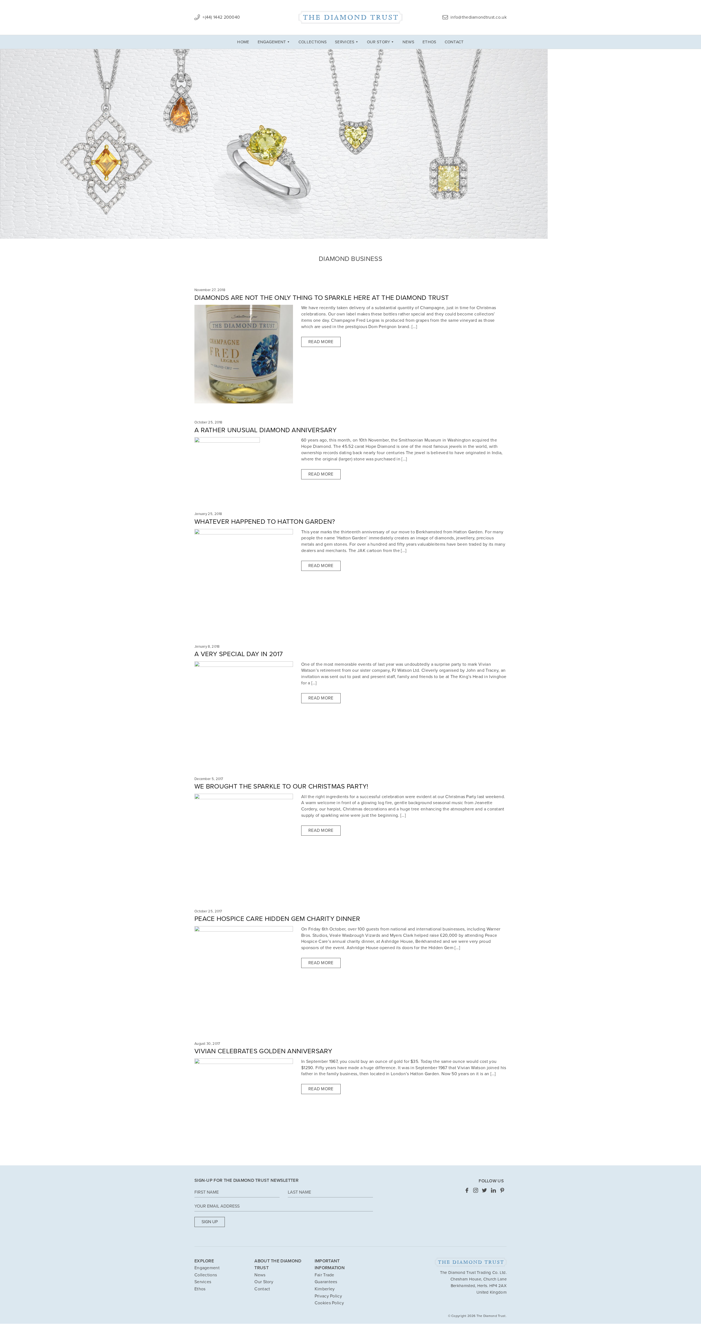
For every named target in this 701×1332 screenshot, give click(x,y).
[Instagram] (475, 1190)
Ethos (429, 41)
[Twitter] (484, 1190)
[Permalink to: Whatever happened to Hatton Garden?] (243, 577)
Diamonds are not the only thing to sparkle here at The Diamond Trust (321, 298)
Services (344, 41)
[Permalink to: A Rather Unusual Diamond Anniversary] (227, 466)
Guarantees (326, 1282)
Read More (321, 342)
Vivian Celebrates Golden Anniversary (263, 1051)
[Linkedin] (493, 1190)
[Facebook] (466, 1190)
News (408, 41)
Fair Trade (324, 1275)
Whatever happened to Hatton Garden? (264, 522)
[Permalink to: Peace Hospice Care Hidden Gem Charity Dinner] (243, 975)
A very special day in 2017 (238, 654)
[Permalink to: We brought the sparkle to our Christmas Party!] (243, 842)
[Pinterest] (502, 1190)
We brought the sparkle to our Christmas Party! (281, 786)
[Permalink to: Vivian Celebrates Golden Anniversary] (243, 1107)
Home (243, 41)
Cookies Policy (329, 1303)
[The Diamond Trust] (350, 17)
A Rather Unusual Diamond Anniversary (265, 430)
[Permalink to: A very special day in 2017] (243, 710)
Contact (454, 41)
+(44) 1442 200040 (220, 17)
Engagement (272, 41)
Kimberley (325, 1289)
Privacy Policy (328, 1296)
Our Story (378, 41)
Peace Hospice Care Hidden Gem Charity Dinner (277, 919)
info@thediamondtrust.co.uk (478, 17)
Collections (312, 41)
